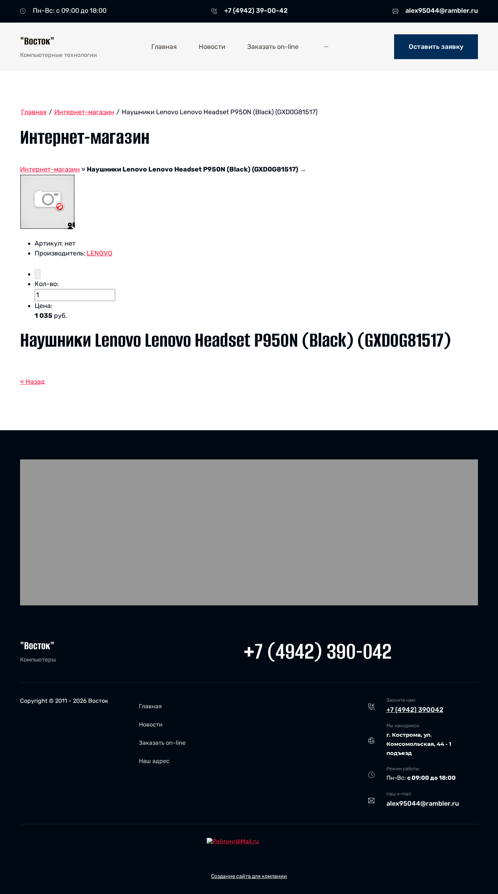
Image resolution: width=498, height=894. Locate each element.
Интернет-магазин (50, 169)
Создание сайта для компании (249, 876)
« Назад (32, 382)
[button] (436, 46)
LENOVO (99, 253)
